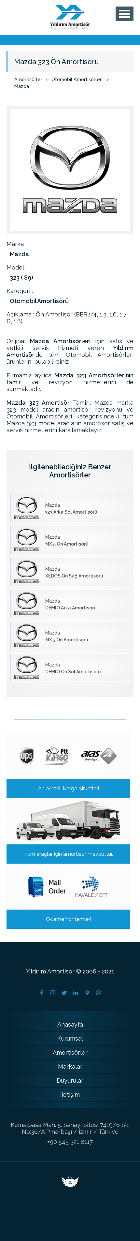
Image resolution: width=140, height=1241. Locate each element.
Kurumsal (70, 1038)
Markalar (70, 1066)
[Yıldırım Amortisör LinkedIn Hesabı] (76, 993)
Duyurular (70, 1080)
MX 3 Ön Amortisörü (66, 636)
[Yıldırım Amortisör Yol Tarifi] (87, 993)
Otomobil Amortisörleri (77, 79)
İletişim (70, 1094)
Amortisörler (28, 79)
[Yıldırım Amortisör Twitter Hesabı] (64, 993)
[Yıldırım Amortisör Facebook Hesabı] (42, 993)
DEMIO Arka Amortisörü (71, 604)
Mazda (21, 86)
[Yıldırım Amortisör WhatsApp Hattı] (99, 993)
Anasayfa (70, 1024)
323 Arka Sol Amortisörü (71, 509)
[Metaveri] (70, 1185)
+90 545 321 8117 (70, 1141)
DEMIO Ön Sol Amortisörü (73, 668)
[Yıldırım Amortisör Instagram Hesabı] (53, 993)
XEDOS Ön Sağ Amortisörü (74, 572)
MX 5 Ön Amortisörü (67, 540)
